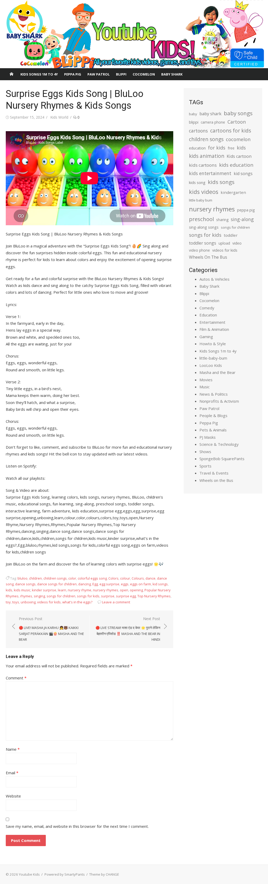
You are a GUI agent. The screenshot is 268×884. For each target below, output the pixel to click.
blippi (193, 122)
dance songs (25, 584)
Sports (205, 466)
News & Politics (213, 394)
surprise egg (126, 596)
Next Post (128, 629)
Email (12, 772)
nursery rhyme (79, 590)
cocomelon (238, 139)
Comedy (206, 307)
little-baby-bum (213, 358)
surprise (107, 596)
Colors (113, 578)
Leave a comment (116, 602)
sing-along (242, 219)
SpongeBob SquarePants (221, 458)
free (231, 148)
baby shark (210, 114)
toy (8, 602)
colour (125, 578)
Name (13, 749)
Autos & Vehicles (214, 279)
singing (39, 596)
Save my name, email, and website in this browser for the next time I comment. (77, 826)
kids (9, 590)
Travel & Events (213, 473)
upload (224, 243)
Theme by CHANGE (104, 874)
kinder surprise (44, 590)
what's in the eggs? (77, 602)
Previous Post (51, 629)
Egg (95, 584)
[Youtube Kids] (134, 34)
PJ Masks (207, 437)
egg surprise (109, 584)
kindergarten (233, 192)
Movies (206, 379)
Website (13, 796)
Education (208, 314)
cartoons (198, 131)
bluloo (22, 578)
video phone (199, 250)
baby (193, 114)
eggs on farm (140, 584)
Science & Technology (219, 444)
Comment (16, 677)
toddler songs (202, 243)
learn (62, 590)
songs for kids (88, 596)
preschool (201, 219)
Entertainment (212, 322)
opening (136, 590)
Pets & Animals (213, 429)
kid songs (160, 584)
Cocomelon (144, 74)
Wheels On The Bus (208, 257)
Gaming (206, 336)
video (237, 243)
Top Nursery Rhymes (154, 596)
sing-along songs (204, 227)
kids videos (203, 191)
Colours (138, 578)
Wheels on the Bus (216, 480)
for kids (216, 148)
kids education (236, 164)
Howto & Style (212, 343)
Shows (205, 451)
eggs (125, 584)
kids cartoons (203, 165)
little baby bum (200, 200)
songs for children (61, 596)
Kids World (59, 117)
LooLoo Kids (210, 365)
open (124, 590)
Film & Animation (214, 329)
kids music (22, 590)
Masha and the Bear (217, 372)
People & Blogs (213, 415)
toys (15, 602)
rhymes (26, 596)
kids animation (206, 156)
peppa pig (246, 209)
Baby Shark (171, 74)
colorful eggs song (92, 578)
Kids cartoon (239, 156)
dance (150, 578)
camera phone (213, 122)
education (197, 148)
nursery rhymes (105, 590)
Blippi (121, 74)
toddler (231, 235)
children (35, 578)
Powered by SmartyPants (64, 874)
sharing (222, 219)
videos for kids (49, 602)
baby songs (238, 113)
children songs (55, 578)
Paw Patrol (98, 74)
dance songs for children (57, 584)
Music (204, 386)
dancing (84, 584)
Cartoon (236, 122)
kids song (197, 182)
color (72, 578)
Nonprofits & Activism (219, 401)
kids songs (221, 182)
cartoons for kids (230, 130)
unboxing (28, 602)
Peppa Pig (72, 74)
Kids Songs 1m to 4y (39, 74)
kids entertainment (210, 173)
